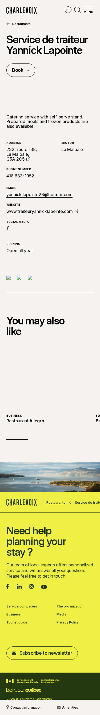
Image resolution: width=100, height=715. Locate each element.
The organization (70, 606)
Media (61, 614)
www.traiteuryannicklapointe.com (39, 211)
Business (13, 614)
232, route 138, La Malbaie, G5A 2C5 (21, 154)
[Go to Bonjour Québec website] (23, 690)
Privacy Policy (68, 622)
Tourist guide (16, 622)
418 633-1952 (20, 176)
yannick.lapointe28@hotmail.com (39, 194)
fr (68, 9)
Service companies (21, 606)
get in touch (54, 576)
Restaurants (21, 24)
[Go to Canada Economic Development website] (32, 681)
